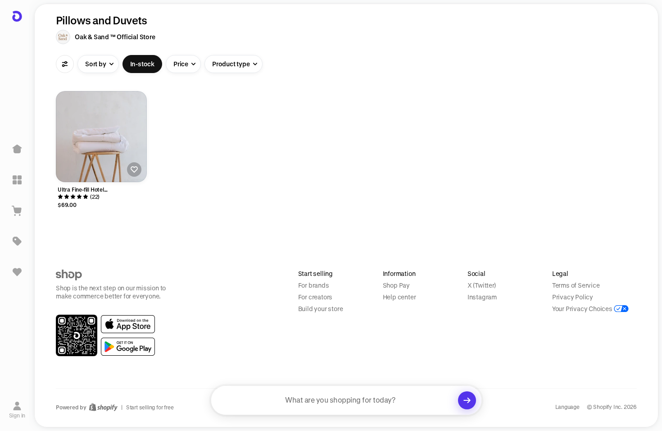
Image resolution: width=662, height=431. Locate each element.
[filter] (65, 64)
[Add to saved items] (134, 169)
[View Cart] (17, 210)
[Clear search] (467, 400)
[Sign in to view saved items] (17, 272)
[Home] (17, 149)
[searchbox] (346, 400)
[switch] (142, 64)
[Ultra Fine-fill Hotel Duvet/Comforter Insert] (101, 136)
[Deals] (17, 241)
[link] (128, 324)
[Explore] (17, 180)
